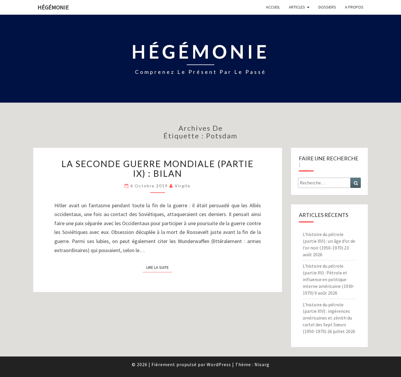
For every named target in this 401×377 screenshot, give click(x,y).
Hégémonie (53, 7)
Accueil (273, 7)
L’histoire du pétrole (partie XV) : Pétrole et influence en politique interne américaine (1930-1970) (329, 279)
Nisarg (262, 364)
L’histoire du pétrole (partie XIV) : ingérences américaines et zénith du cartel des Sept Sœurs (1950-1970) (327, 318)
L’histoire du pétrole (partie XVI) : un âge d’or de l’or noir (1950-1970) (329, 241)
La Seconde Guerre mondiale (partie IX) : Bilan (157, 168)
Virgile (183, 185)
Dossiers (327, 7)
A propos (354, 7)
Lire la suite (159, 267)
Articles (297, 7)
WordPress (219, 364)
